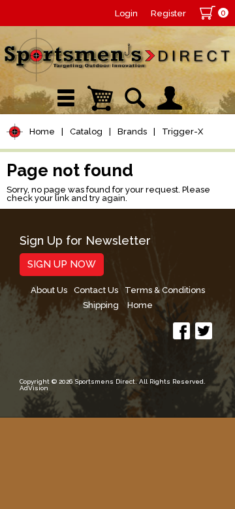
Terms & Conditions (165, 290)
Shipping (101, 305)
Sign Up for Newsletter (85, 241)
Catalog (86, 131)
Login (126, 13)
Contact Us (96, 290)
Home (42, 131)
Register (168, 13)
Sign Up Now (61, 264)
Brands (132, 131)
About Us (49, 290)
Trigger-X (182, 131)
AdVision (34, 388)
